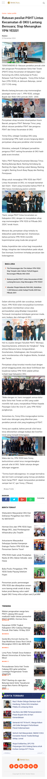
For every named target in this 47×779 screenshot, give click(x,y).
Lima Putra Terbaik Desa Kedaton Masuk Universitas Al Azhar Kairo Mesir (16, 655)
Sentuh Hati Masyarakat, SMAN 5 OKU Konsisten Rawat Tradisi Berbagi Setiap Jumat (28, 736)
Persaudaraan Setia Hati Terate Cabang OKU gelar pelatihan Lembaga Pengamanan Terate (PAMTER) (15, 670)
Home (4, 13)
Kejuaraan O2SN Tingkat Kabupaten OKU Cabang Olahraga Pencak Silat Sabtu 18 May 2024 (16, 627)
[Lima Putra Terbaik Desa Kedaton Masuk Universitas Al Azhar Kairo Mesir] (39, 657)
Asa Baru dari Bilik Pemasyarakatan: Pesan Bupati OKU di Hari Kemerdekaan (27, 714)
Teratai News (30, 774)
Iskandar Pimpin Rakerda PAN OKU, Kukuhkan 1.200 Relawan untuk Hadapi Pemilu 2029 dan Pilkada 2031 (24, 290)
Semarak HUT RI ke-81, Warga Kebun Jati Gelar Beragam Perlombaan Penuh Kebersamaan (27, 725)
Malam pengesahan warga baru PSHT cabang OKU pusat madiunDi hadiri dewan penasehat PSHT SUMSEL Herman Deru (16, 615)
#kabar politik (9, 489)
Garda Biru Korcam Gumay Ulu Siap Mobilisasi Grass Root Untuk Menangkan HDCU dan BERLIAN (16, 641)
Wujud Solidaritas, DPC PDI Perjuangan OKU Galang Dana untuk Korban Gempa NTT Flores (27, 746)
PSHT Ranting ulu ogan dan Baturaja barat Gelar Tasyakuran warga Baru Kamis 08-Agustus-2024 (16, 684)
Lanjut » (40, 753)
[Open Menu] (3, 3)
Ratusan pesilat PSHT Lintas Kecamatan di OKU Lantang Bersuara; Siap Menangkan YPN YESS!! (22, 24)
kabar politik (12, 13)
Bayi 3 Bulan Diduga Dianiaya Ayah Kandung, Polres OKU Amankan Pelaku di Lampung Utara (27, 704)
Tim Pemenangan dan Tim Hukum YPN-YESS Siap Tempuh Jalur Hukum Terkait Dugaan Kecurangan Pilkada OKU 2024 (23, 271)
